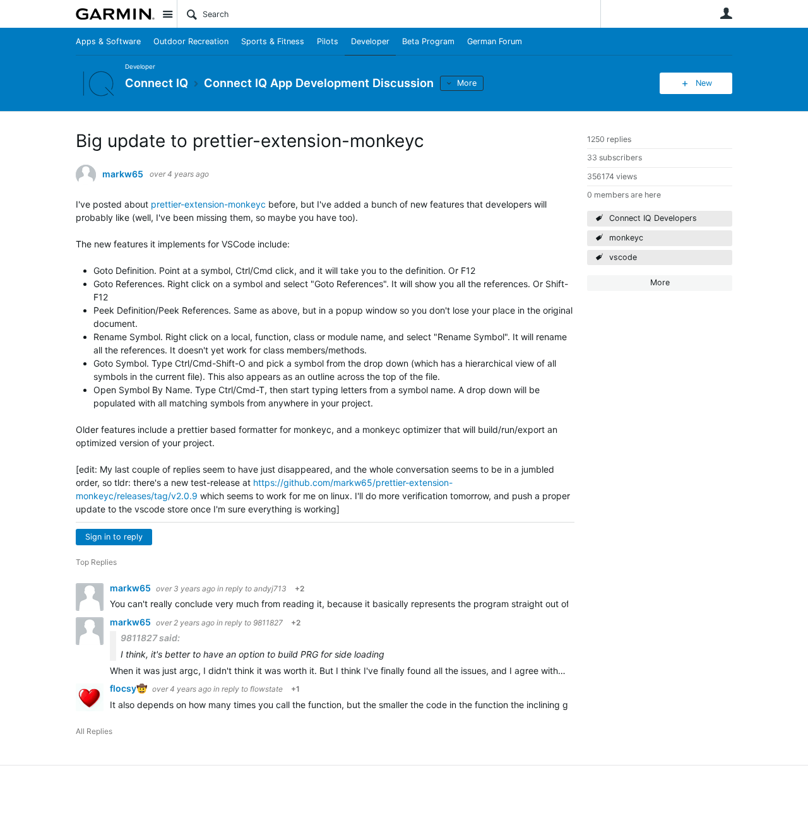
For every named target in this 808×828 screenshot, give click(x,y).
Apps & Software (108, 41)
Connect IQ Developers (653, 218)
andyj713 (270, 588)
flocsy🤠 (129, 688)
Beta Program (428, 41)
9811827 (268, 622)
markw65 (122, 174)
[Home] (115, 14)
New (704, 83)
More (467, 83)
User (726, 13)
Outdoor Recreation (191, 41)
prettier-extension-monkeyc (208, 204)
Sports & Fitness (272, 41)
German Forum (494, 41)
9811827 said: (150, 637)
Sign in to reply (114, 536)
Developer (370, 41)
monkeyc (626, 237)
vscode (623, 257)
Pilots (327, 41)
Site (167, 13)
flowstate (266, 689)
